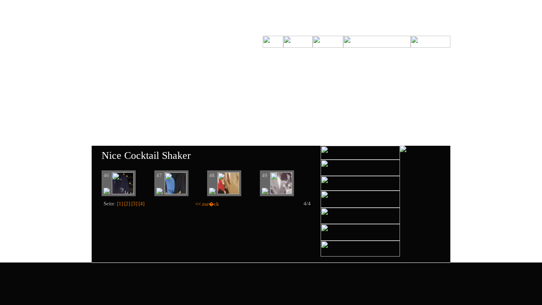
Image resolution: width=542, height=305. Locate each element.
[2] (127, 204)
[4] (141, 204)
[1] (120, 204)
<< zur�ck (207, 204)
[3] (134, 204)
